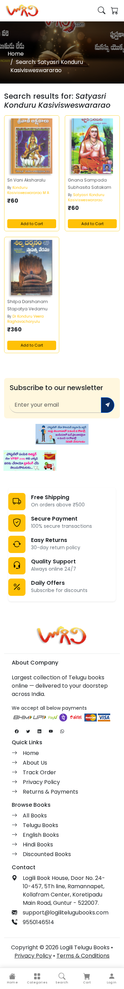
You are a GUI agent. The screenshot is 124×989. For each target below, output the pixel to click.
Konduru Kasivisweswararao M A (28, 190)
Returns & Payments (50, 792)
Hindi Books (38, 845)
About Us (35, 763)
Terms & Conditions (83, 956)
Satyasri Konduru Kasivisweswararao (86, 197)
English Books (41, 835)
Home (16, 54)
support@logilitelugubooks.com (65, 913)
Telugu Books (40, 825)
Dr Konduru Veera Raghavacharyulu (25, 319)
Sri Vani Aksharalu (26, 180)
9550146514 (38, 922)
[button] (37, 978)
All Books (35, 816)
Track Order (39, 772)
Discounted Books (47, 854)
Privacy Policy (41, 782)
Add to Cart (32, 223)
